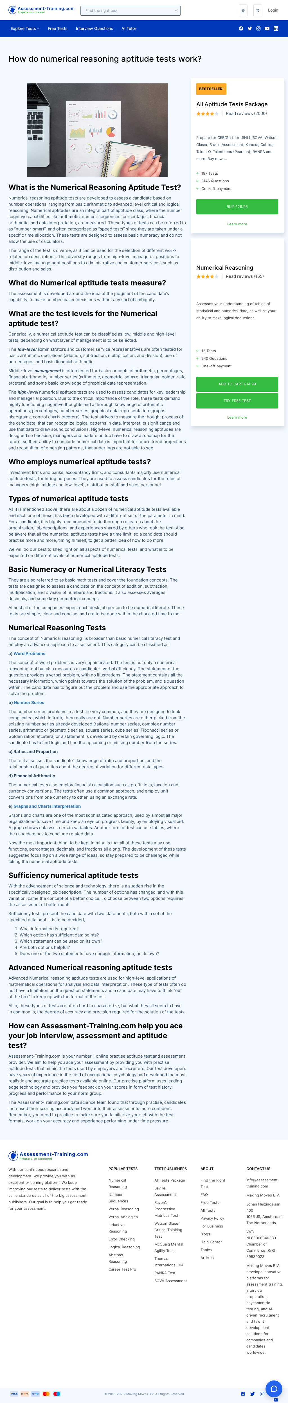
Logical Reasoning (124, 1247)
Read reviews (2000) (246, 113)
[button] (258, 10)
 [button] (243, 10)
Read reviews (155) (245, 276)
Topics (206, 1250)
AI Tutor (129, 28)
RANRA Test (165, 1273)
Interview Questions (94, 28)
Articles (207, 1258)
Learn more (237, 224)
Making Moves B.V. (263, 1195)
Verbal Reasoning (124, 1209)
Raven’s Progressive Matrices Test (166, 1209)
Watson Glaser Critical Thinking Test (168, 1229)
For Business (212, 1226)
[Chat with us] (274, 1388)
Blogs (205, 1234)
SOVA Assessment (170, 1281)
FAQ (204, 1195)
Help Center (211, 1242)
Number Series (29, 702)
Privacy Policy (212, 1218)
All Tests (208, 1210)
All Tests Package (169, 1180)
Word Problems (29, 653)
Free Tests (58, 28)
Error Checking (122, 1239)
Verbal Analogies (123, 1217)
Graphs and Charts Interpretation (47, 806)
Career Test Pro (122, 1269)
